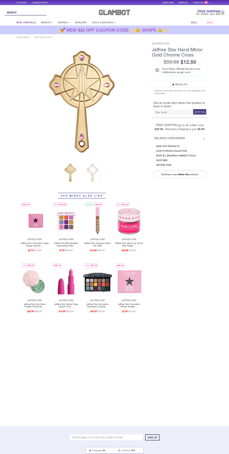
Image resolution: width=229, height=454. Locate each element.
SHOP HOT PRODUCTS (167, 146)
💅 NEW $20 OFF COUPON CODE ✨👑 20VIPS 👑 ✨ (114, 30)
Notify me (199, 111)
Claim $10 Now (39, 2)
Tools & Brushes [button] (103, 22)
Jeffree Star (163, 164)
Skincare (81, 22)
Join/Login (168, 2)
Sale (210, 22)
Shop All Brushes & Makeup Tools (176, 155)
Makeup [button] (46, 22)
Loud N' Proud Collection (171, 150)
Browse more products (180, 174)
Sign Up (152, 437)
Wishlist (181, 84)
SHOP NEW (161, 160)
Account (21, 2)
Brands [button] (63, 22)
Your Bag (200, 2)
